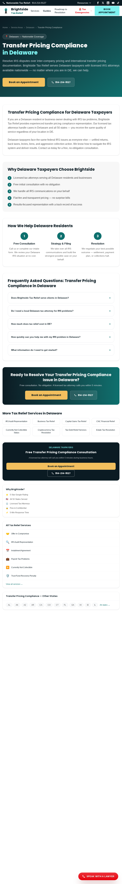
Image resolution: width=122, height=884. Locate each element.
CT (57, 605)
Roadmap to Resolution (61, 11)
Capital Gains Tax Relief (75, 421)
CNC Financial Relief (105, 421)
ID (88, 605)
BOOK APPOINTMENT (106, 11)
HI (80, 605)
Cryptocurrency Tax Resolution (46, 431)
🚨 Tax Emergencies (82, 11)
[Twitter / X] (103, 3)
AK (17, 605)
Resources (82, 3)
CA (41, 605)
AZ (25, 605)
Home (5, 27)
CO (49, 605)
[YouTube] (113, 3)
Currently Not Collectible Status (16, 431)
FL (65, 605)
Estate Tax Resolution (105, 430)
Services (35, 11)
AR (32, 605)
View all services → (14, 584)
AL (9, 605)
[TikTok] (118, 3)
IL (95, 605)
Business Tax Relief (46, 421)
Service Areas (17, 27)
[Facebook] (98, 3)
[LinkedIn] (108, 3)
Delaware (30, 27)
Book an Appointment (24, 82)
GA (72, 605)
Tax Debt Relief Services (75, 430)
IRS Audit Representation (16, 421)
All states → (105, 605)
